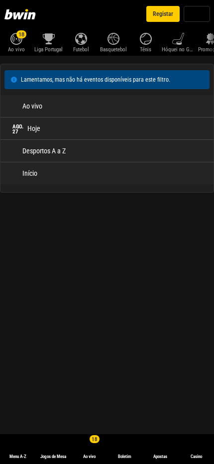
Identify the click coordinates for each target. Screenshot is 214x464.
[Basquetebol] (113, 37)
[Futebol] (81, 37)
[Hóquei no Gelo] (178, 37)
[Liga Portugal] (48, 37)
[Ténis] (145, 37)
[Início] (22, 14)
